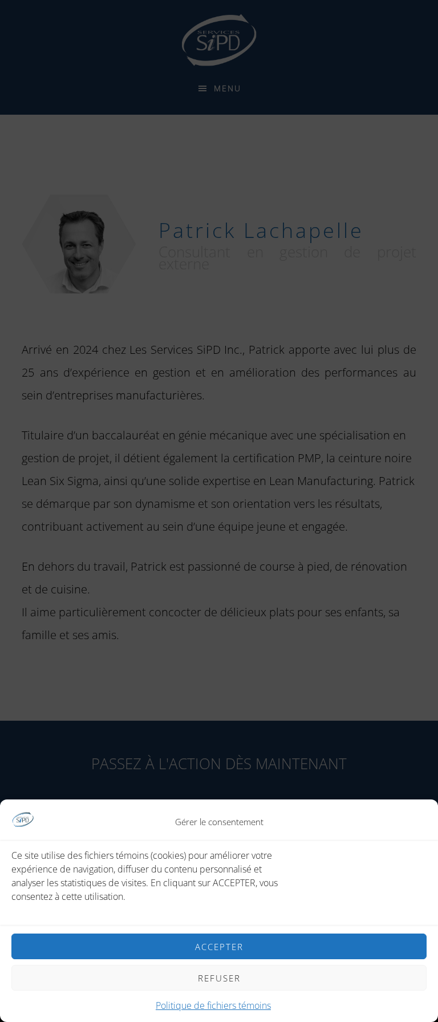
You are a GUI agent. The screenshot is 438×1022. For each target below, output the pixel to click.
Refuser (219, 978)
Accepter (219, 946)
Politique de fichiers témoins (213, 1005)
